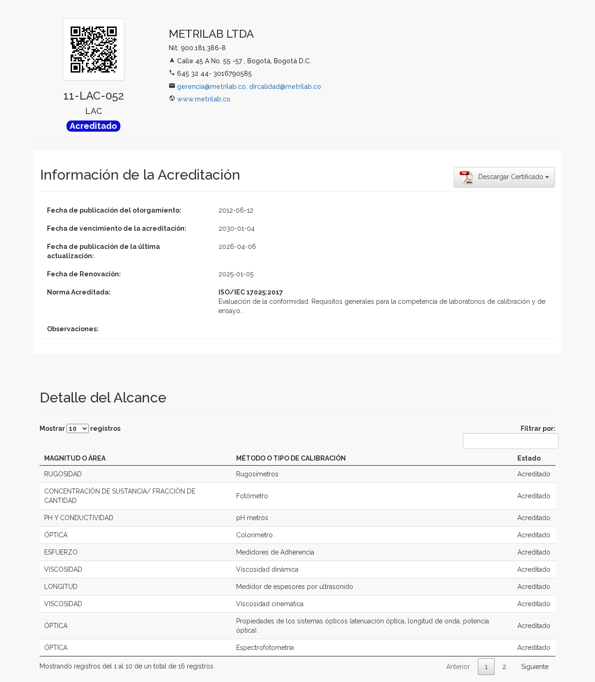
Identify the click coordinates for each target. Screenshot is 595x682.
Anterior (458, 666)
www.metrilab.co (204, 99)
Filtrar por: (538, 428)
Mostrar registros (80, 428)
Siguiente (535, 666)
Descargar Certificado (509, 177)
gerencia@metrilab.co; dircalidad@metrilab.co (249, 86)
